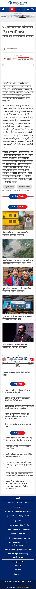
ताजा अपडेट (18, 384)
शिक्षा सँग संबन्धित (18, 206)
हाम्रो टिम (18, 565)
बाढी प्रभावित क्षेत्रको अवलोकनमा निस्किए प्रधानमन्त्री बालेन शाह (19, 455)
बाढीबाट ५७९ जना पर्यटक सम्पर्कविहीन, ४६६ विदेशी (18, 447)
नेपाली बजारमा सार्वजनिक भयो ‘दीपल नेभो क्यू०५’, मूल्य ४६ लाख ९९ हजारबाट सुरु (19, 465)
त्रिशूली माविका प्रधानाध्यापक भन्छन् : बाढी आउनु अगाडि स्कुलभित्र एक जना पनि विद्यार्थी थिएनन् (17, 261)
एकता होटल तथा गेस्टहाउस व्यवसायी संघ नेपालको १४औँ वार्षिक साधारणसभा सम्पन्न (19, 474)
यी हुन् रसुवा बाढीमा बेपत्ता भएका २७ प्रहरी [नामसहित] (18, 425)
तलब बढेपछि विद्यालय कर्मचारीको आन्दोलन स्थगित (16, 374)
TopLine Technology (22, 587)
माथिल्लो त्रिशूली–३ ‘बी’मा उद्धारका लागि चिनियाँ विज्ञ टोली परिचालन (17, 399)
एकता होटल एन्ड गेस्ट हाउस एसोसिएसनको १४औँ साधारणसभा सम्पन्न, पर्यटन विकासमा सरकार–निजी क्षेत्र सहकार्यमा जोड (19, 485)
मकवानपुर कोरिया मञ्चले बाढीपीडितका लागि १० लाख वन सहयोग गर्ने (19, 391)
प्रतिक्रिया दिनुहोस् (18, 196)
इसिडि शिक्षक (10, 187)
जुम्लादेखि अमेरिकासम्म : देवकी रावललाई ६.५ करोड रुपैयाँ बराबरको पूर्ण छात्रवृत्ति (16, 289)
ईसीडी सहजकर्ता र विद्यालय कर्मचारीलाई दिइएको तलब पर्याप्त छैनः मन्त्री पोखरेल (15, 346)
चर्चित (31, 9)
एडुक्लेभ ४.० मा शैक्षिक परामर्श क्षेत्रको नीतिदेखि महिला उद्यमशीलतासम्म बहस (17, 318)
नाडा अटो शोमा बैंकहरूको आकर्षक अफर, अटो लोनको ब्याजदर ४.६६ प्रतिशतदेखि (19, 407)
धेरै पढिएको (18, 433)
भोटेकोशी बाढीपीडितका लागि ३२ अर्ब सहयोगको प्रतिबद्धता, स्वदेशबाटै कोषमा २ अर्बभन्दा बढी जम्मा (18, 416)
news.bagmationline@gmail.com (19, 511)
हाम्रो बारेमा (18, 570)
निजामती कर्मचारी (25, 187)
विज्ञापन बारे (18, 574)
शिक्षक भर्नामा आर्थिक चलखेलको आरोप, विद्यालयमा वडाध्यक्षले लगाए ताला (15, 233)
